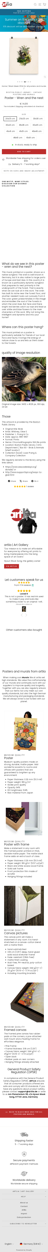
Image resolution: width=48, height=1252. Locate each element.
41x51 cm (23, 131)
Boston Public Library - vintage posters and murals (24, 93)
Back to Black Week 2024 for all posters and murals (26, 1113)
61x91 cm (30, 137)
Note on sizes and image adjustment (24, 171)
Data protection (24, 1217)
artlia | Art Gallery (23, 1191)
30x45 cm (37, 125)
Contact (24, 1206)
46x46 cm (37, 131)
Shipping (19, 106)
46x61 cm (17, 137)
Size (24, 114)
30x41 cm (10, 125)
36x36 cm (23, 125)
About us (24, 1202)
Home (4, 86)
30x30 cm (38, 118)
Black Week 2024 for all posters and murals (27, 86)
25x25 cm (24, 118)
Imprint (24, 1213)
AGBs (24, 1210)
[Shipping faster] (24, 1134)
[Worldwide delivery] (24, 1174)
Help (23, 1196)
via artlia (11, 566)
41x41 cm (10, 131)
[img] (24, 582)
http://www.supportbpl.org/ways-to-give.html (23, 473)
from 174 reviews (22, 585)
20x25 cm (10, 118)
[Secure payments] (24, 1154)
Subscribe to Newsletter (23, 1224)
